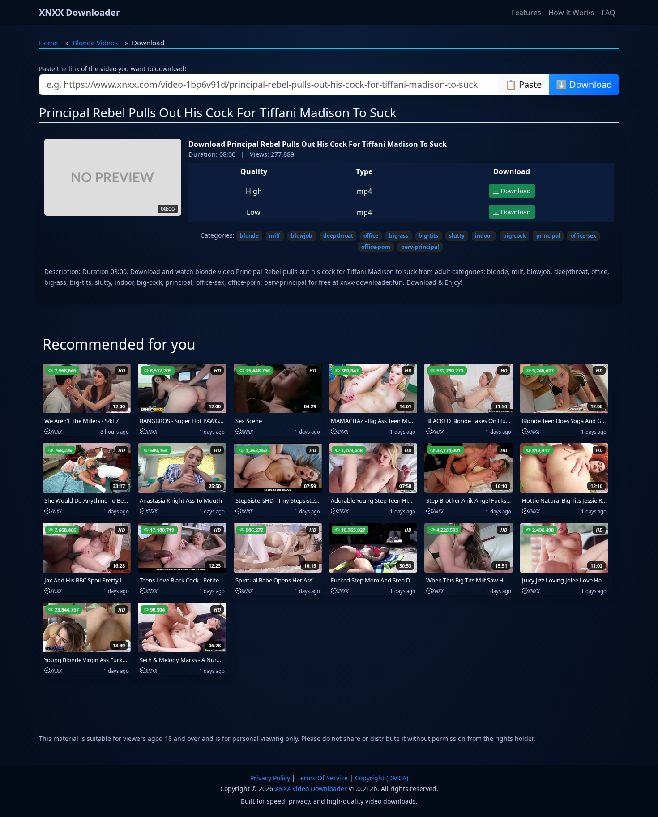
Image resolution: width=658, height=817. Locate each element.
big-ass (398, 236)
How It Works (571, 12)
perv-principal (420, 247)
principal (548, 236)
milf (274, 236)
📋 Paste (523, 84)
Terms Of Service (322, 778)
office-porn (375, 247)
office (370, 236)
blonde (249, 236)
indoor (483, 236)
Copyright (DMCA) (381, 778)
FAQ (608, 12)
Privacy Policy (270, 778)
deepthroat (338, 236)
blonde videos (95, 42)
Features (526, 12)
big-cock (514, 236)
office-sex (583, 236)
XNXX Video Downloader (311, 788)
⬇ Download (584, 84)
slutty (457, 236)
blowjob (301, 236)
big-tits (428, 236)
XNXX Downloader (79, 12)
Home (48, 42)
